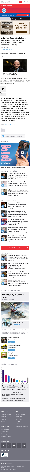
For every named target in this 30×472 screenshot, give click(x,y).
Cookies (3, 466)
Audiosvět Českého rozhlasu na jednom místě (13, 167)
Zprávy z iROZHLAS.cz (9, 364)
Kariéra (18, 421)
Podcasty (4, 434)
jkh (14, 124)
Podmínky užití (20, 466)
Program (15, 19)
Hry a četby (5, 146)
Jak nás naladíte (20, 414)
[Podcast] (1, 94)
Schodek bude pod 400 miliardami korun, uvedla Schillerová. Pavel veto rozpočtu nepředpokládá (13, 394)
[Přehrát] (3, 89)
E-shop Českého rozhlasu (11, 290)
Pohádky (4, 153)
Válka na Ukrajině (6, 414)
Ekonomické (5, 19)
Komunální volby (6, 416)
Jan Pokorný (8, 124)
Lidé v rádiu (19, 419)
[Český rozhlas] (6, 2)
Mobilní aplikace (6, 436)
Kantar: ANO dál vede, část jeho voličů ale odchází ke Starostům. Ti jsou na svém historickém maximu (15, 387)
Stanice (3, 419)
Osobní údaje (10, 466)
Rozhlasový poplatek (22, 426)
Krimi (3, 149)
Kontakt (18, 424)
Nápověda (19, 416)
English (3, 467)
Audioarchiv (4, 431)
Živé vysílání (5, 159)
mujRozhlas (4, 141)
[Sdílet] (4, 94)
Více (22, 19)
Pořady (4, 156)
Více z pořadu (6, 253)
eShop (3, 421)
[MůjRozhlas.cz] (3, 57)
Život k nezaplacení (6, 49)
